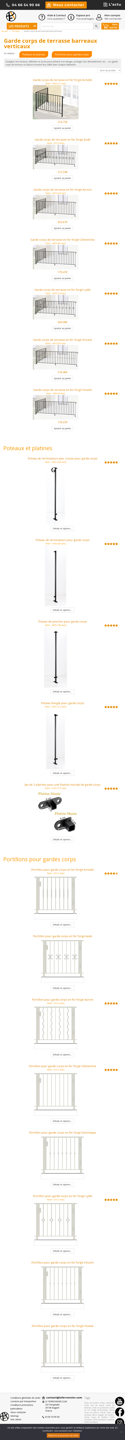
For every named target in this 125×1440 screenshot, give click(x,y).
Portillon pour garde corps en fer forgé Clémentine (62, 1066)
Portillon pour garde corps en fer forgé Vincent (62, 1262)
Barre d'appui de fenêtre (103, 1415)
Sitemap (15, 1415)
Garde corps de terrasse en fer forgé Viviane (62, 390)
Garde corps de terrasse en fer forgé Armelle (62, 80)
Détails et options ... (62, 528)
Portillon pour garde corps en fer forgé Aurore (62, 999)
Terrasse (16, 31)
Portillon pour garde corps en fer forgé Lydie (62, 1196)
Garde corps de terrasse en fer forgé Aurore (63, 189)
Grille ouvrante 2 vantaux (103, 1419)
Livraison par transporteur (23, 1401)
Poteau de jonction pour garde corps (62, 621)
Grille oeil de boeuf (94, 1405)
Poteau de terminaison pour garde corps (62, 540)
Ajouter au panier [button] (62, 128)
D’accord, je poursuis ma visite (63, 1435)
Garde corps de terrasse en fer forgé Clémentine (62, 239)
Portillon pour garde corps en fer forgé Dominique (62, 1132)
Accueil (5, 31)
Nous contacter (18, 1412)
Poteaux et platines (33, 54)
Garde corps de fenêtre (96, 1417)
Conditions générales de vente (25, 1397)
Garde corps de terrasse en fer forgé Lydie (63, 289)
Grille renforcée (107, 1403)
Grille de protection (100, 1408)
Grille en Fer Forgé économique (99, 1409)
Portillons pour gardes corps (72, 54)
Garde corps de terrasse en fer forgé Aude (62, 139)
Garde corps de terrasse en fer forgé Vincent (62, 340)
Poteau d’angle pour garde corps (62, 703)
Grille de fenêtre (91, 1403)
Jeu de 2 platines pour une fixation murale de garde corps (62, 784)
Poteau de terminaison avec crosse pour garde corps (62, 458)
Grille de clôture (91, 1422)
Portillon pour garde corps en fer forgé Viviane (62, 1326)
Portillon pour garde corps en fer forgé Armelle (62, 869)
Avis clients (16, 1419)
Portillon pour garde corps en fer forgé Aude (62, 936)
